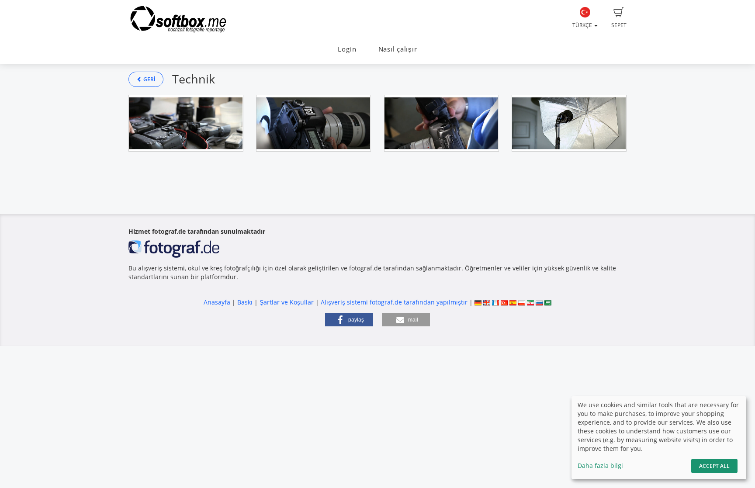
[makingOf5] (569, 123)
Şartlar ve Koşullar (287, 302)
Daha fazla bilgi (600, 465)
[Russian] (539, 302)
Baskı (245, 302)
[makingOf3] (441, 123)
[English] (486, 302)
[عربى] (547, 302)
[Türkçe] (504, 302)
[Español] (512, 302)
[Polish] (521, 302)
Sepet (619, 25)
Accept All (714, 466)
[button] (349, 319)
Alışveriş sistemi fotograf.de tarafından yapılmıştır (394, 302)
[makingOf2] (313, 123)
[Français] (495, 302)
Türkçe (582, 25)
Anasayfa (217, 302)
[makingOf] (186, 123)
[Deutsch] (477, 302)
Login (347, 49)
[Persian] (530, 302)
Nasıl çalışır (397, 49)
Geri (148, 79)
